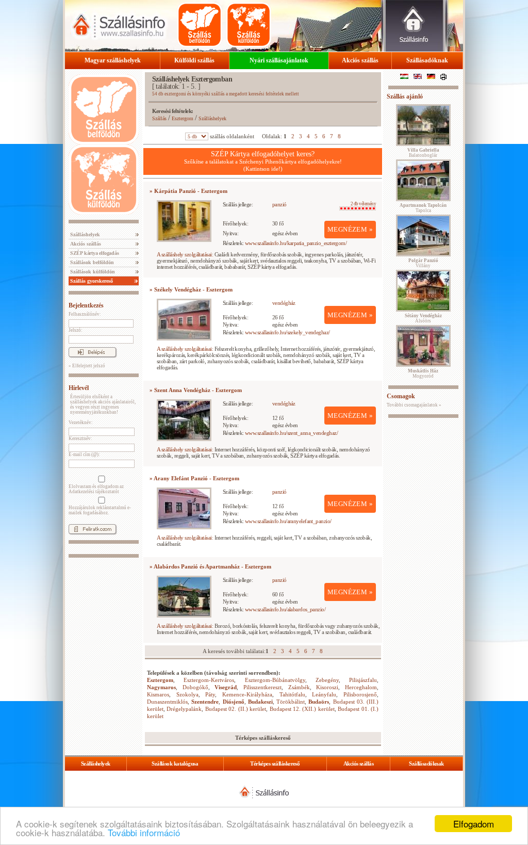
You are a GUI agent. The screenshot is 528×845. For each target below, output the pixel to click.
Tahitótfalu (292, 694)
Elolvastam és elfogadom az (96, 489)
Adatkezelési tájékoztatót (94, 491)
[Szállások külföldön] (248, 24)
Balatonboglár (423, 153)
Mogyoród (423, 373)
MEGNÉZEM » (350, 229)
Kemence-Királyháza (247, 694)
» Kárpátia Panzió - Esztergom (188, 191)
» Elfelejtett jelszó (87, 365)
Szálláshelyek (84, 234)
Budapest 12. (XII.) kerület (302, 709)
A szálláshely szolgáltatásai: (185, 254)
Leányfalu (324, 694)
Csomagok (401, 396)
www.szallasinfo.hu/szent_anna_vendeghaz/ (291, 433)
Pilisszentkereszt (262, 687)
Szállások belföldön (91, 262)
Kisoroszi (327, 687)
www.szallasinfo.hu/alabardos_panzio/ (285, 609)
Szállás (159, 118)
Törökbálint (290, 701)
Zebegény (327, 680)
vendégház (283, 303)
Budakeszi (260, 701)
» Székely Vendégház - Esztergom (191, 289)
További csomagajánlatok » (414, 405)
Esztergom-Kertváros (209, 680)
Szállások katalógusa (175, 763)
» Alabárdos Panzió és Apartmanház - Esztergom (210, 566)
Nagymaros (161, 687)
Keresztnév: (80, 438)
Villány (423, 263)
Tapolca (423, 208)
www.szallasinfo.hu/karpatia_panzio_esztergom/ (295, 243)
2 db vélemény (363, 203)
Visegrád (225, 687)
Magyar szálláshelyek (113, 60)
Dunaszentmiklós (167, 701)
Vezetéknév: (81, 422)
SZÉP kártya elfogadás (94, 253)
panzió (279, 204)
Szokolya (187, 694)
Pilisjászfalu (363, 680)
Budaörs (318, 701)
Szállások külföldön (92, 271)
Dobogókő (195, 687)
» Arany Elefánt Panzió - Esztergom (194, 478)
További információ (144, 832)
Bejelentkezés (86, 305)
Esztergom (182, 118)
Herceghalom (361, 687)
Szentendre (205, 701)
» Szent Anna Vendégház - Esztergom (196, 390)
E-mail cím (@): (84, 454)
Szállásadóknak (427, 60)
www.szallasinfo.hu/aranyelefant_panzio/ (288, 521)
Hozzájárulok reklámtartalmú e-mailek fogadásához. (100, 510)
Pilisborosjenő (360, 694)
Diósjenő (233, 701)
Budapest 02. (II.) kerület (235, 709)
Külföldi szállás (194, 60)
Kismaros (158, 694)
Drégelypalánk (184, 709)
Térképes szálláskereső (275, 763)
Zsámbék (299, 687)
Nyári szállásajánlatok (279, 60)
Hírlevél (79, 388)
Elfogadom (473, 823)
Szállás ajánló (405, 96)
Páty (210, 694)
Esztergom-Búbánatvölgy (275, 680)
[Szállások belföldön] (199, 24)
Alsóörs (423, 318)
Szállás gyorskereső (91, 281)
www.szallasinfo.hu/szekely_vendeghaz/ (287, 332)
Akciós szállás (360, 60)
